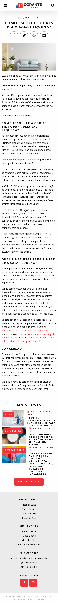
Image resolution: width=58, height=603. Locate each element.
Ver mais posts (29, 481)
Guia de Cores (29, 513)
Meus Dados (29, 535)
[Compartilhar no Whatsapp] (34, 35)
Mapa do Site (29, 517)
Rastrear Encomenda (29, 544)
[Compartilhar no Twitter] (24, 35)
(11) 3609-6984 (29, 562)
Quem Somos (29, 509)
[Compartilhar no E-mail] (44, 35)
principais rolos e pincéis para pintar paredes (25, 330)
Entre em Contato (29, 531)
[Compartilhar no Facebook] (14, 35)
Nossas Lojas (29, 504)
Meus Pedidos (29, 540)
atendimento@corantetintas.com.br (29, 558)
